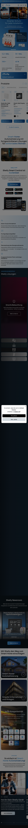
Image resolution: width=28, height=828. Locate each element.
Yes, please (14, 416)
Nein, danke (14, 419)
